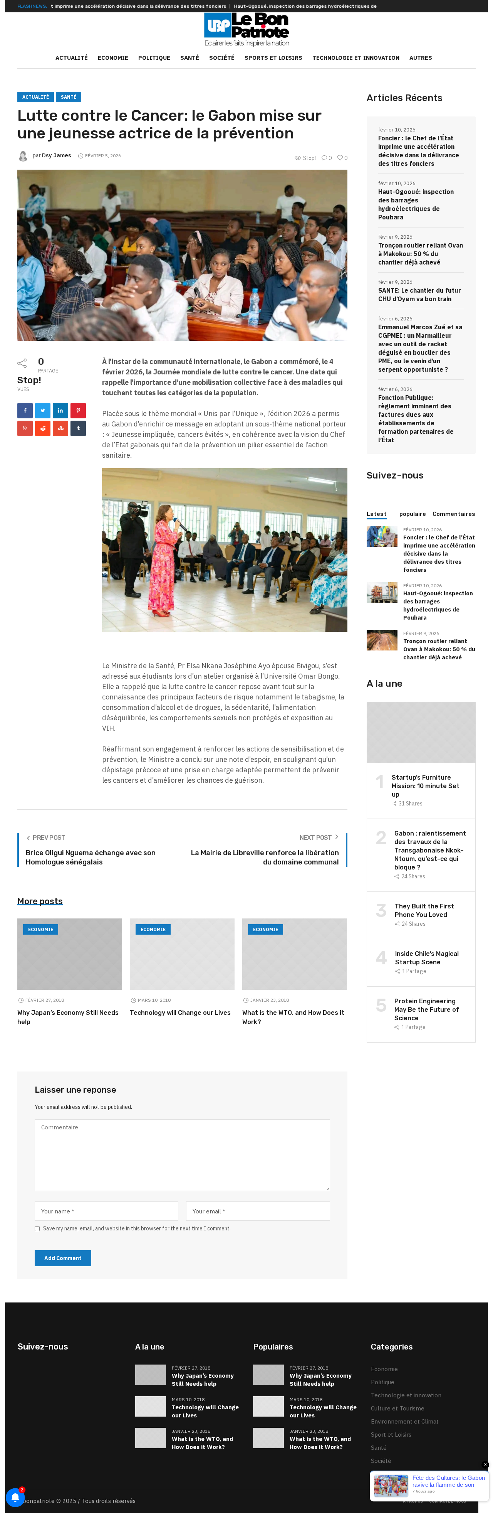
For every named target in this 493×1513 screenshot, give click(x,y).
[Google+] (25, 428)
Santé (68, 97)
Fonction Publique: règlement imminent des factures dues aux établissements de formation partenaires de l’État (416, 419)
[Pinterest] (78, 410)
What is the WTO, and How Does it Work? (202, 1443)
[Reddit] (42, 428)
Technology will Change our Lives (180, 1012)
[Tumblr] (78, 428)
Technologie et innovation (406, 1395)
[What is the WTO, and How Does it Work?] (294, 954)
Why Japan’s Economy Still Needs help (203, 1379)
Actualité (35, 97)
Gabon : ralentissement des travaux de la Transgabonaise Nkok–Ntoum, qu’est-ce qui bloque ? (430, 850)
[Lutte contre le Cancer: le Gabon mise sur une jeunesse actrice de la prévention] (182, 254)
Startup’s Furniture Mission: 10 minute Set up (425, 786)
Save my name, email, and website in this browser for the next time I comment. (137, 1228)
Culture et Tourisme (397, 1408)
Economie (40, 929)
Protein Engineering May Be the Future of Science (426, 1009)
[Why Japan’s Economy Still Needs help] (69, 954)
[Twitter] (42, 410)
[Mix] (60, 428)
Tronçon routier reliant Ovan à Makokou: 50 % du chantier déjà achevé (420, 253)
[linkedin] (60, 410)
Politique (382, 1382)
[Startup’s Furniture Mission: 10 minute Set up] (421, 731)
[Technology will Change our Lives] (182, 954)
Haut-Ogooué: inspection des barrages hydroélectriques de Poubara (268, 6)
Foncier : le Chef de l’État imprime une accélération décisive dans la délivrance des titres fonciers (418, 150)
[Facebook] (25, 410)
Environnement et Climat (405, 1421)
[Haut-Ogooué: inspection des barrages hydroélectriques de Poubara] (382, 591)
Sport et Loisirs (391, 1434)
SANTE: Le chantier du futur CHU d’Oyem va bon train (419, 294)
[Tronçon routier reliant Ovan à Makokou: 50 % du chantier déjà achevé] (382, 639)
